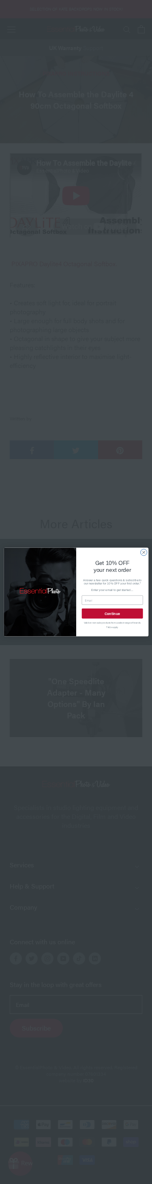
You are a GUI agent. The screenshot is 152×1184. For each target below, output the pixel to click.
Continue (112, 613)
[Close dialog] (143, 552)
